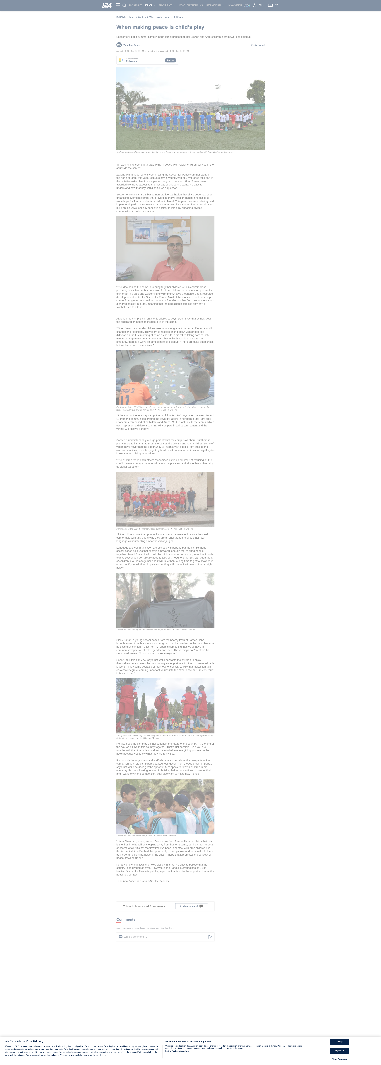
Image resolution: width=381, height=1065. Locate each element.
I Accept (339, 1042)
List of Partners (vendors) (177, 1051)
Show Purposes (339, 1059)
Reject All (339, 1051)
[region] (190, 1051)
